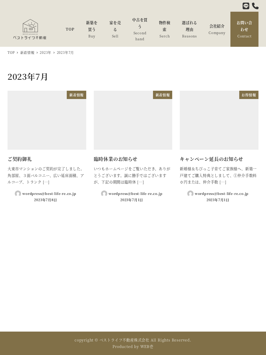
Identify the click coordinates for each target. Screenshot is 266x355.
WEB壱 (147, 346)
